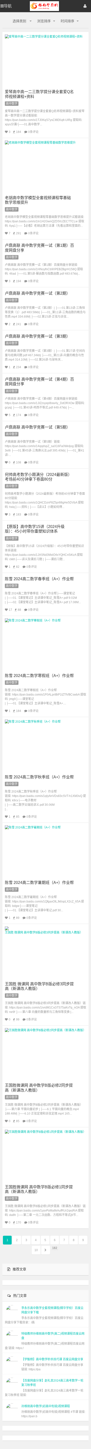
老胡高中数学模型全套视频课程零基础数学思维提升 (38, 200)
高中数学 (11, 103)
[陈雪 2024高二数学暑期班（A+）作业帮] (45, 851)
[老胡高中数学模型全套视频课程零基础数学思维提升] (45, 166)
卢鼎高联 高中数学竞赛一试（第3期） (37, 336)
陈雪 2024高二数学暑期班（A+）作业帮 (39, 882)
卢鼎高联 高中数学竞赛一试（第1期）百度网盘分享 (39, 247)
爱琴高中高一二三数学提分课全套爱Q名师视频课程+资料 (39, 94)
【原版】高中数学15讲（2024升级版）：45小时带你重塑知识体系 (35, 529)
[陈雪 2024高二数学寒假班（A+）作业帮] (45, 644)
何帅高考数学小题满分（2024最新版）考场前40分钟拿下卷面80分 (38, 476)
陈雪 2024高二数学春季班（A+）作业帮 (39, 579)
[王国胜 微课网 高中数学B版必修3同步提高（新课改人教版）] (45, 952)
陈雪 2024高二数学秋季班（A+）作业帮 (39, 777)
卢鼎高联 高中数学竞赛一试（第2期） (37, 293)
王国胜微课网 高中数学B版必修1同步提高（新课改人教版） (39, 1189)
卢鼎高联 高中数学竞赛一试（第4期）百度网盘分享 (39, 381)
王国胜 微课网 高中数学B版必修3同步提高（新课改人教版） (39, 986)
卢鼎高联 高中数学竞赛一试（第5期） (37, 427)
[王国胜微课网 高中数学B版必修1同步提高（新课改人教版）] (45, 1156)
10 (36, 1250)
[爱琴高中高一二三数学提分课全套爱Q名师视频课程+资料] (45, 60)
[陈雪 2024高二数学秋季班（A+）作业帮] (45, 745)
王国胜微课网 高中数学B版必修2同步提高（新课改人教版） (39, 1087)
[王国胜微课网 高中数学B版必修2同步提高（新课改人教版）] (45, 1054)
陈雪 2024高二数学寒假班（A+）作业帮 (39, 676)
